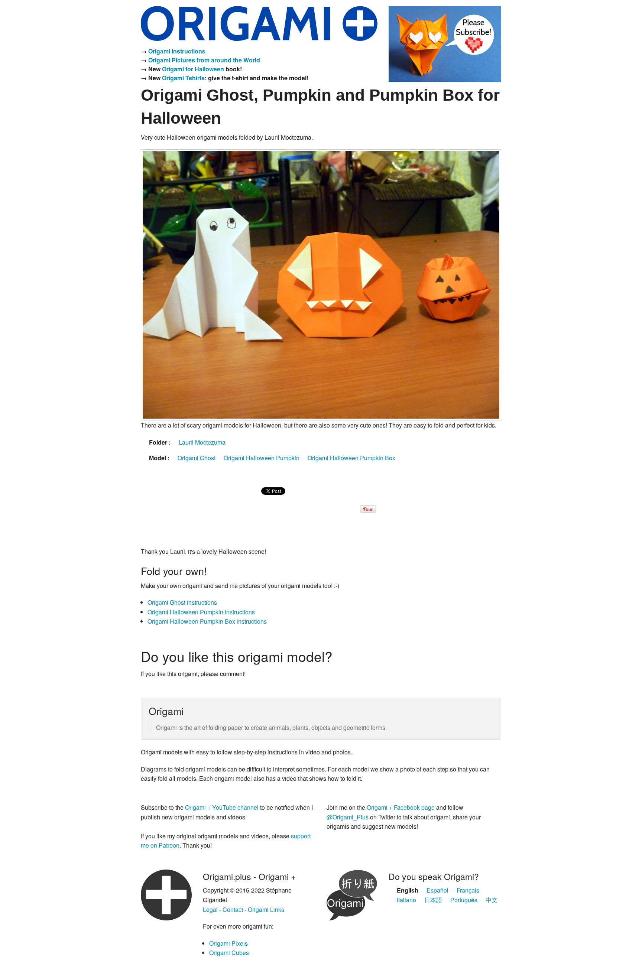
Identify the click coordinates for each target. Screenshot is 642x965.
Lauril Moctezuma (202, 442)
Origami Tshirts (183, 78)
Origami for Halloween (193, 69)
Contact (233, 909)
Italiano (406, 900)
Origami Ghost (196, 458)
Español (437, 890)
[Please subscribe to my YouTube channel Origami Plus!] (445, 43)
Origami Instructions (176, 51)
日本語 (433, 900)
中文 (491, 900)
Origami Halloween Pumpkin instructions (201, 612)
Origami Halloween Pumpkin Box (351, 458)
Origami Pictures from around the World (204, 60)
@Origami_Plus (348, 817)
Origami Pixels (228, 943)
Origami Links (266, 909)
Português (463, 900)
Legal (210, 909)
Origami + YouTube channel (222, 807)
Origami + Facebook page (401, 807)
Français (468, 890)
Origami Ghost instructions (182, 602)
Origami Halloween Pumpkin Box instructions (207, 621)
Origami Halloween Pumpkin (261, 458)
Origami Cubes (229, 952)
